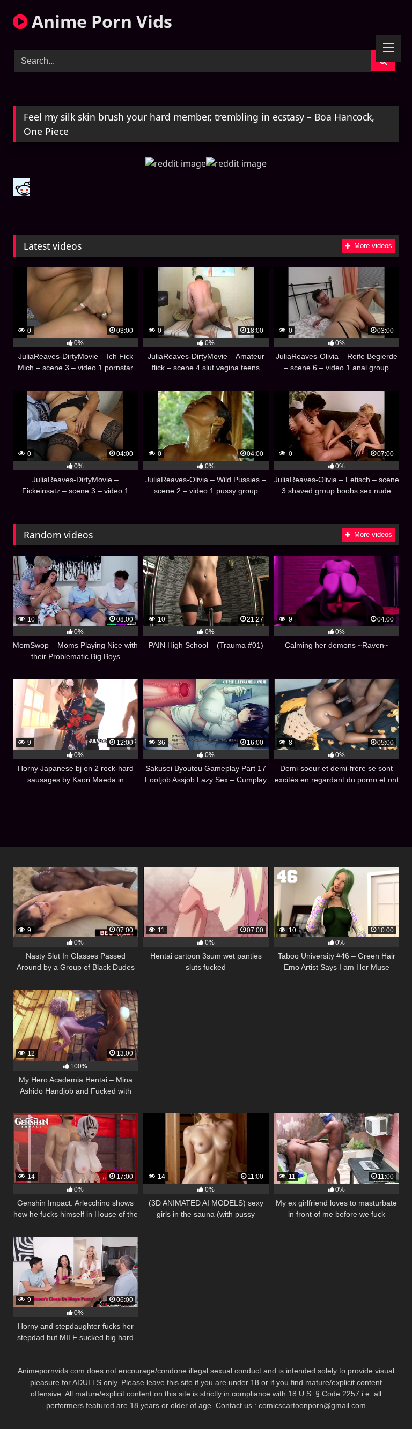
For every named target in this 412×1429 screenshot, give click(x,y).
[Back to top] (379, 1397)
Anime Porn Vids (99, 21)
